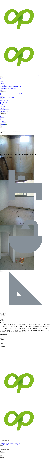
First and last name (2, 451)
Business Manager (14, 443)
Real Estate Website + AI (16, 444)
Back (1, 132)
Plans (1, 98)
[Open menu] (1, 127)
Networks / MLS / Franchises (3, 444)
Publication (8, 444)
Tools (1, 77)
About (1, 96)
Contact (9, 97)
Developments (11, 444)
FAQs (6, 97)
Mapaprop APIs (21, 444)
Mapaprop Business (10, 443)
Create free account (5, 124)
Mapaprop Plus (2, 443)
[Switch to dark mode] (0, 124)
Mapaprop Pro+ (6, 443)
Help (13, 97)
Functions (24, 444)
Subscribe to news (3, 452)
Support (11, 97)
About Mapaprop (3, 97)
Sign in (2, 124)
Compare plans (18, 443)
